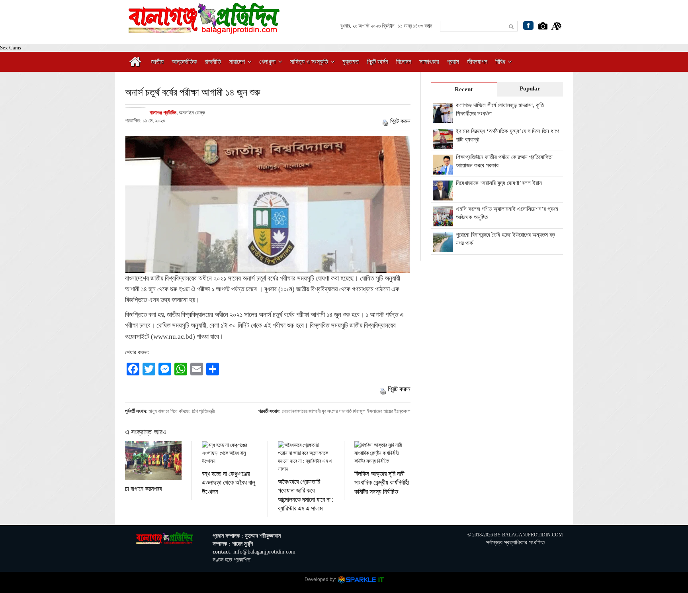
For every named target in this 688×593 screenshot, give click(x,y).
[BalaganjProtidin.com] (204, 29)
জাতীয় (157, 61)
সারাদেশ (237, 61)
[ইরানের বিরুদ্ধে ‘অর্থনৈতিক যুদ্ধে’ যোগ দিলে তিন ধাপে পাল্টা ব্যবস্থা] (443, 144)
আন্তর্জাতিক (184, 61)
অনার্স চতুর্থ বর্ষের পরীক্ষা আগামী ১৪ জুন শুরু (192, 91)
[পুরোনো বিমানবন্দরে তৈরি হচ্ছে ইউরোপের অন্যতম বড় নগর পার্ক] (443, 248)
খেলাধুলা (267, 61)
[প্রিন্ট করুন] (385, 121)
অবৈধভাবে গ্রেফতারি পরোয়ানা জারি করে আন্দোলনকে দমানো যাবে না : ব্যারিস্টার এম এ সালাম (305, 494)
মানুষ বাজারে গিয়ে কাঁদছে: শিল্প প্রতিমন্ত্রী (182, 411)
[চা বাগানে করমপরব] (153, 460)
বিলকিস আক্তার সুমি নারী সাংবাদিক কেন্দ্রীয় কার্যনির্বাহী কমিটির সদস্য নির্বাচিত (381, 482)
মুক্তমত (350, 61)
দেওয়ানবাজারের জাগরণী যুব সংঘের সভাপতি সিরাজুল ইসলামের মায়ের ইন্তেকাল (346, 411)
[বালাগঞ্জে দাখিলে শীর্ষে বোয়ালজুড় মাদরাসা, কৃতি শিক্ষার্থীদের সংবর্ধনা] (443, 118)
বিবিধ (500, 61)
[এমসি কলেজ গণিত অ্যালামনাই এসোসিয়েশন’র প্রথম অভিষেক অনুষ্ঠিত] (443, 222)
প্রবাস (453, 61)
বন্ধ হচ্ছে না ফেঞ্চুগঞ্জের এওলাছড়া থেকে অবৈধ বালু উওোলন (228, 482)
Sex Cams (10, 48)
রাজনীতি (213, 61)
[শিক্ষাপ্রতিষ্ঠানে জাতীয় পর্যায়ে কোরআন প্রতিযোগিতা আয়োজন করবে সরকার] (443, 170)
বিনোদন (403, 61)
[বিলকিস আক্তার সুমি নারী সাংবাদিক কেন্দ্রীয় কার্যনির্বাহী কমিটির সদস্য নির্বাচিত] (382, 453)
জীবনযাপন (477, 61)
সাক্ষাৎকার (429, 61)
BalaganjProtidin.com (532, 535)
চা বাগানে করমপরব (143, 488)
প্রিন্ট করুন (400, 121)
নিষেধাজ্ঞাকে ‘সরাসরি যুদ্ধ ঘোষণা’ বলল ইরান (499, 183)
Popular (530, 88)
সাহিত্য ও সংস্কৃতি (309, 61)
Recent (464, 89)
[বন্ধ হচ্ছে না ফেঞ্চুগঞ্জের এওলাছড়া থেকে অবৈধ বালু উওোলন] (230, 453)
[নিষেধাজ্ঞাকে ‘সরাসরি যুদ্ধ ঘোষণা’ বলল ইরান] (443, 196)
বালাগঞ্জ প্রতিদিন (163, 113)
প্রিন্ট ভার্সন (377, 61)
